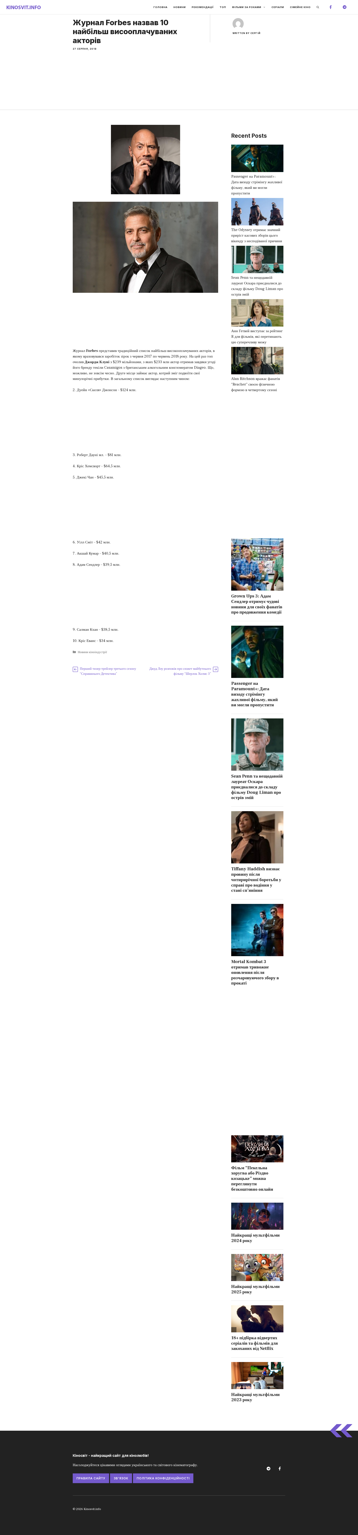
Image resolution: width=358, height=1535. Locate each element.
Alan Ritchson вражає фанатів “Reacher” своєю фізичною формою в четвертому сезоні (255, 384)
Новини (179, 7)
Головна (160, 7)
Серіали (277, 7)
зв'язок (121, 1478)
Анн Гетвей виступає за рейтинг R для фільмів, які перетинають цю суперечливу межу (257, 337)
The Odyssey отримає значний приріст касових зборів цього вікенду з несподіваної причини (256, 235)
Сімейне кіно (300, 7)
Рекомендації (203, 7)
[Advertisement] (179, 82)
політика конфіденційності (163, 1478)
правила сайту (90, 1478)
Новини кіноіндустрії (92, 652)
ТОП (223, 7)
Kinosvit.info (92, 1509)
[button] (318, 7)
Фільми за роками (246, 7)
